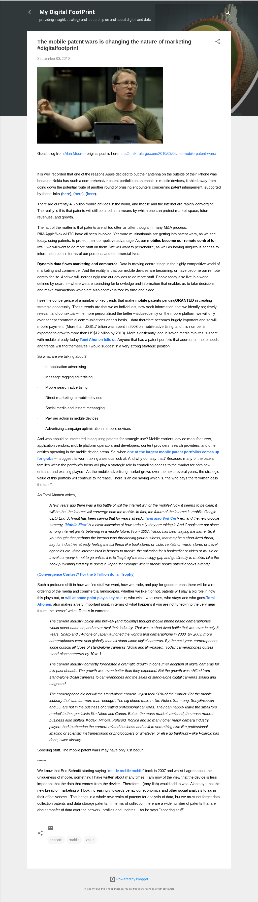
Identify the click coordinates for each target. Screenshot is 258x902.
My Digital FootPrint (67, 12)
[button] (218, 42)
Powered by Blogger (132, 879)
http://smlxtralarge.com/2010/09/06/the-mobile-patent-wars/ (167, 154)
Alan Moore (73, 154)
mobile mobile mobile (125, 771)
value (90, 840)
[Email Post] (50, 830)
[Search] (228, 13)
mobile (74, 840)
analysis (56, 840)
